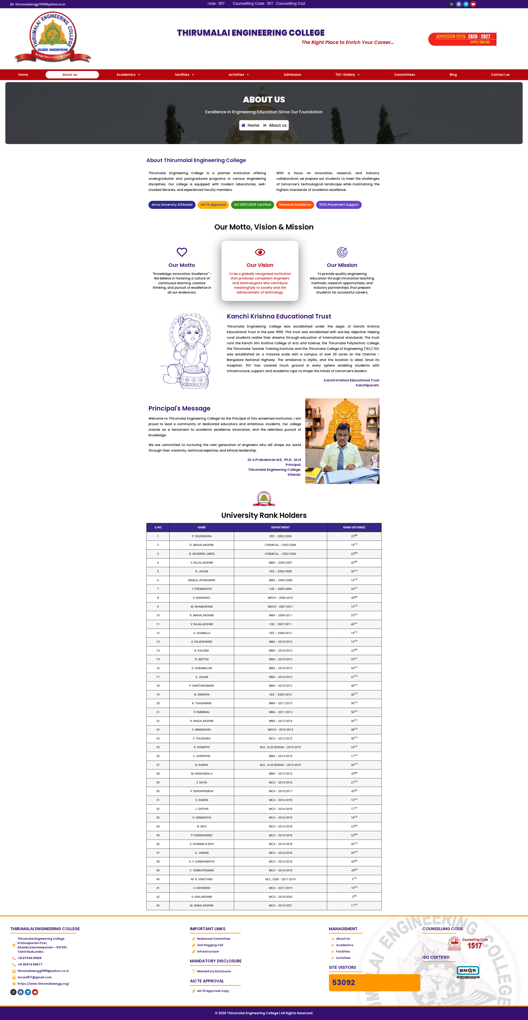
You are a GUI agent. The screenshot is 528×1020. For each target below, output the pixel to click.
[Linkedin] (466, 4)
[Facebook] (459, 4)
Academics (126, 74)
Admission (292, 74)
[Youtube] (473, 4)
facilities (182, 74)
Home (23, 74)
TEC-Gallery (345, 74)
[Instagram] (451, 4)
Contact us (500, 74)
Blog (453, 74)
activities (236, 74)
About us (69, 74)
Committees (404, 74)
